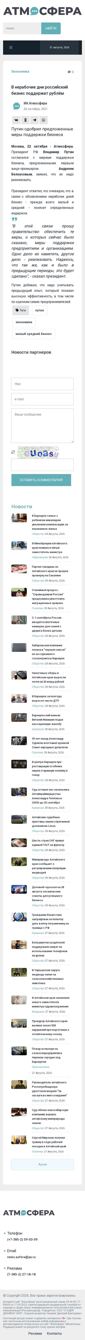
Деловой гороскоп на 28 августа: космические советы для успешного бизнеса (48, 894)
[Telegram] (34, 120)
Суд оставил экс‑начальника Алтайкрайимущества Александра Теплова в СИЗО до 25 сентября (50, 796)
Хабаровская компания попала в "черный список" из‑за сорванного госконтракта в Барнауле (49, 652)
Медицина (38, 1011)
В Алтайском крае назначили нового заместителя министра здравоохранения (50, 1002)
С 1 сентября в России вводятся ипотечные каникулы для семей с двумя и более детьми (47, 624)
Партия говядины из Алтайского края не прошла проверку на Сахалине (50, 571)
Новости (21, 506)
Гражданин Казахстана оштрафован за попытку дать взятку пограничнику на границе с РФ (50, 921)
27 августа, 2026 (55, 933)
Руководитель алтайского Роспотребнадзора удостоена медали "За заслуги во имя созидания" (49, 1089)
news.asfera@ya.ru (21, 1257)
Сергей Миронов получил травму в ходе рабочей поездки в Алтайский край (49, 1142)
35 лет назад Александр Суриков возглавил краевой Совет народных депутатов (50, 743)
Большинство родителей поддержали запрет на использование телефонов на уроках (49, 949)
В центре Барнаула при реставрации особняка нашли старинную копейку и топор (49, 768)
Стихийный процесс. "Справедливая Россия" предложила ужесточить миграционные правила (48, 596)
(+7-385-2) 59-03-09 (22, 1239)
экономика (24, 322)
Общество (38, 534)
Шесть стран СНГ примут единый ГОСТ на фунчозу (48, 842)
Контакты (54, 1333)
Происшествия (40, 1067)
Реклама (35, 1333)
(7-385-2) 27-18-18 (21, 1274)
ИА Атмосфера (42, 11)
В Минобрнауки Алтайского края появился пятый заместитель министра (49, 548)
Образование (40, 557)
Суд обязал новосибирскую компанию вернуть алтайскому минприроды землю (50, 1116)
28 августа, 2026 (55, 534)
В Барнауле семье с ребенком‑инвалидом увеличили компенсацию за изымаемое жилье (50, 522)
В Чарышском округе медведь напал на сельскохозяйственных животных (48, 977)
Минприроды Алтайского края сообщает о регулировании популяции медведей (49, 866)
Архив (42, 1164)
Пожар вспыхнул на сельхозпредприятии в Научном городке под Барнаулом (47, 1055)
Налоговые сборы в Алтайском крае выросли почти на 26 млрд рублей (49, 677)
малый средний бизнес (34, 334)
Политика (37, 608)
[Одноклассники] (25, 120)
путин (39, 310)
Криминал (38, 729)
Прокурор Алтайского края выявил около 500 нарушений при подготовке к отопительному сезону (50, 1028)
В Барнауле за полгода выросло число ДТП (46, 698)
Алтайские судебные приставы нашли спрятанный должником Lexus (51, 821)
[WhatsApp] (43, 120)
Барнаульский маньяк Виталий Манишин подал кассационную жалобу (47, 720)
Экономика (20, 71)
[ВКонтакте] (16, 120)
